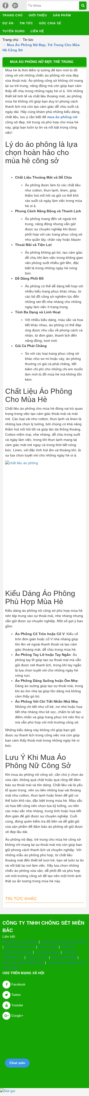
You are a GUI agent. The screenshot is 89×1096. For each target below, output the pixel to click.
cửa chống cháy (47, 952)
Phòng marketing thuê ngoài (63, 942)
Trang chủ (12, 15)
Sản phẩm (62, 15)
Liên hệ (37, 31)
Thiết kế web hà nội (19, 947)
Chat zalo (17, 1063)
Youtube (16, 1005)
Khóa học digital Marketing (23, 962)
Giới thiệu (38, 15)
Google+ (16, 1015)
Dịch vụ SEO (48, 947)
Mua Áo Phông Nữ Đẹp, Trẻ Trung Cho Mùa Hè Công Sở (41, 66)
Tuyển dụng (13, 31)
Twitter (15, 995)
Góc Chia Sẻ (50, 23)
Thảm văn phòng (64, 957)
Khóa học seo (37, 957)
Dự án (8, 23)
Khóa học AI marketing (20, 942)
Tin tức (26, 23)
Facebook (17, 984)
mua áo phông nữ (62, 117)
